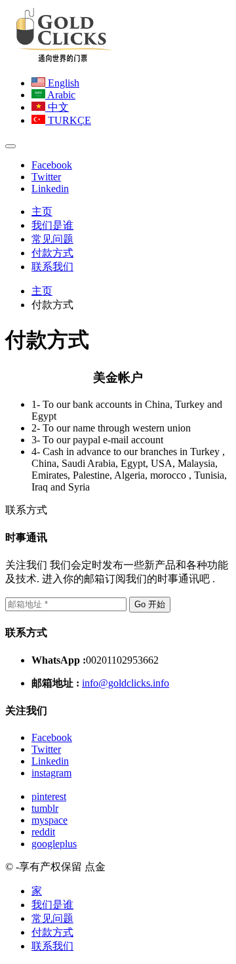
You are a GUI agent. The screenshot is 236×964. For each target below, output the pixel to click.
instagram (51, 772)
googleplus (54, 843)
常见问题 (52, 239)
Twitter (46, 176)
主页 (41, 211)
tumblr (44, 808)
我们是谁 (52, 225)
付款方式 (52, 252)
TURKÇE (68, 120)
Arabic (60, 94)
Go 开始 (149, 604)
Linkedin (50, 188)
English (62, 83)
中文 (57, 107)
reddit (43, 831)
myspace (49, 820)
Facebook (51, 165)
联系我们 (52, 266)
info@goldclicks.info (125, 683)
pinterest (48, 796)
